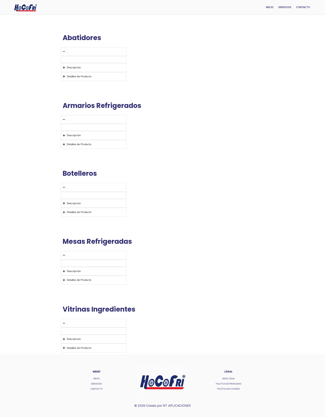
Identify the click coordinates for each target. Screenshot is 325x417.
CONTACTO (303, 7)
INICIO (270, 7)
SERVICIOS (284, 7)
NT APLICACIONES (177, 405)
